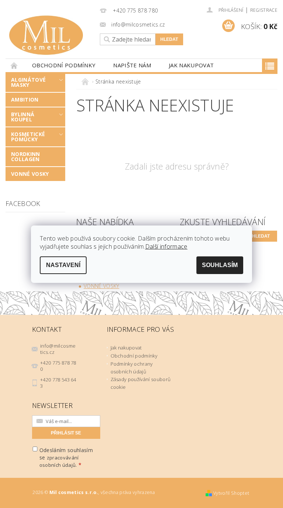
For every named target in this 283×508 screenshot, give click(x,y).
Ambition (25, 99)
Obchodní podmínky (63, 65)
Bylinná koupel (22, 117)
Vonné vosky (30, 173)
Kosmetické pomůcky (28, 137)
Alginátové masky (28, 82)
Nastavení (63, 265)
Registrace (263, 10)
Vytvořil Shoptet (231, 493)
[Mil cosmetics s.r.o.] (50, 35)
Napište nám (132, 65)
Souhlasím (220, 265)
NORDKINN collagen (25, 156)
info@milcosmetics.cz (58, 348)
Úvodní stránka (14, 65)
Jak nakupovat (191, 65)
